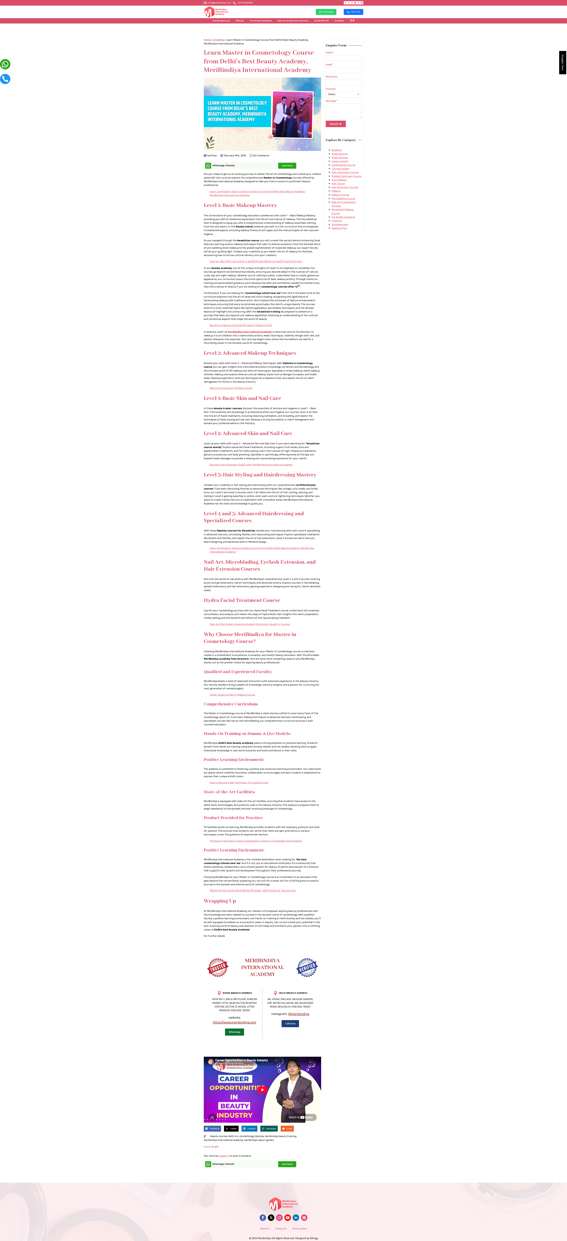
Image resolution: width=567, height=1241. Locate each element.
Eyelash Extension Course (346, 176)
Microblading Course (343, 199)
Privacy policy (299, 1229)
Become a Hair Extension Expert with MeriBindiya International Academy (251, 465)
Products (337, 221)
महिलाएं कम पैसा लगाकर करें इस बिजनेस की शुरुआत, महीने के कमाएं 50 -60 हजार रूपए (253, 891)
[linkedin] (358, 2)
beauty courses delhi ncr (224, 1136)
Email (329, 64)
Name (330, 52)
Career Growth (340, 161)
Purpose (331, 89)
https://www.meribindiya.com (234, 1022)
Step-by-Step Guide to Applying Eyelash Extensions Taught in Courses (250, 624)
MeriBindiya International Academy (250, 332)
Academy (339, 21)
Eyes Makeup (339, 180)
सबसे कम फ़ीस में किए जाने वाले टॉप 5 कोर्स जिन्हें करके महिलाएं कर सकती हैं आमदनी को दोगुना (256, 262)
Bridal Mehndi (321, 21)
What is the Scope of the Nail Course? (231, 388)
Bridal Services (340, 158)
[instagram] (351, 2)
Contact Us (280, 1229)
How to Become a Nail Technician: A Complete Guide (239, 783)
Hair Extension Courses (345, 187)
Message (331, 101)
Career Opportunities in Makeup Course (232, 695)
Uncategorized (340, 225)
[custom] (361, 2)
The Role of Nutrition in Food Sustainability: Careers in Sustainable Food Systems (256, 841)
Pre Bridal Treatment (261, 21)
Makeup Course (340, 195)
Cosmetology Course (343, 165)
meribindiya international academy (223, 1140)
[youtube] (355, 2)
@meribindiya (298, 1014)
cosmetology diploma (251, 1136)
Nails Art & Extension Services (293, 21)
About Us (264, 1229)
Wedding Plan (339, 228)
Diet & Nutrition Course (345, 172)
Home (207, 40)
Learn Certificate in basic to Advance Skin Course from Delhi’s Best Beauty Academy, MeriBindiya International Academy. (257, 193)
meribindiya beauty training (280, 1136)
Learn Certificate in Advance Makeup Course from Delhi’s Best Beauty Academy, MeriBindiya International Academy (262, 550)
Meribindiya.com (221, 21)
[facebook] (345, 2)
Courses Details (340, 169)
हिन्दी (352, 21)
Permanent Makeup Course (343, 211)
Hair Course (338, 184)
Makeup (240, 21)
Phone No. (332, 76)
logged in (224, 1156)
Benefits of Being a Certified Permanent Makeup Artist (241, 325)
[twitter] (348, 2)
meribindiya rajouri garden (259, 1140)
